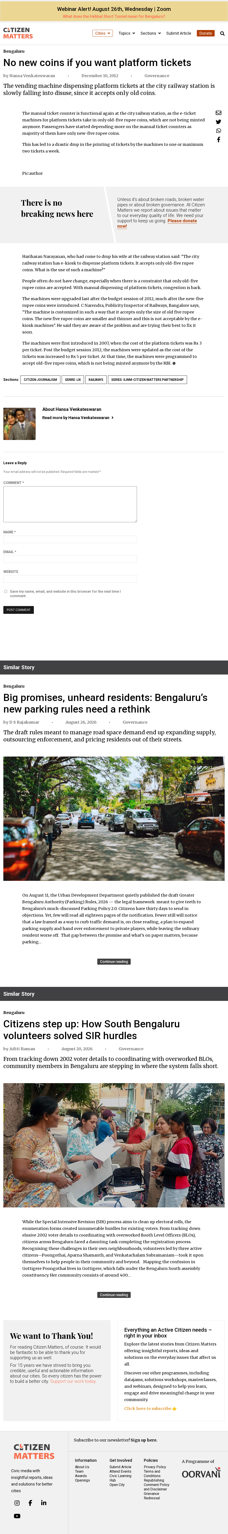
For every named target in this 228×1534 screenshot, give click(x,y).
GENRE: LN (73, 379)
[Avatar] (19, 424)
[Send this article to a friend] (218, 113)
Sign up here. (144, 1440)
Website (10, 572)
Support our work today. (73, 1381)
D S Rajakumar (24, 722)
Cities (100, 33)
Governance (157, 75)
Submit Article (178, 33)
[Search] (222, 33)
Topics (124, 33)
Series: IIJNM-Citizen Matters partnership (147, 379)
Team (79, 1471)
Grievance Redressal (152, 1496)
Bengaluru (13, 51)
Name (9, 532)
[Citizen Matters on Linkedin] (44, 1503)
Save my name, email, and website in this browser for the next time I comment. (65, 593)
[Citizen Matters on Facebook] (30, 1503)
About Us (82, 1467)
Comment (13, 483)
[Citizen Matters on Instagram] (17, 1503)
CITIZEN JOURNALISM (40, 379)
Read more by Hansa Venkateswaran (75, 417)
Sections (148, 33)
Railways (96, 379)
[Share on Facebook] (218, 139)
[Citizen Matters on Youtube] (17, 1516)
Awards (81, 1476)
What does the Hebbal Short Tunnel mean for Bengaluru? (114, 16)
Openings (82, 1480)
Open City (117, 1485)
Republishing (154, 1480)
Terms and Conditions (152, 1473)
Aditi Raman (22, 1048)
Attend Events (120, 1471)
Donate (206, 33)
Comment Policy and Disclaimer (156, 1487)
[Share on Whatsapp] (218, 130)
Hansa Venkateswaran (32, 75)
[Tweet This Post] (218, 121)
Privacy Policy (155, 1467)
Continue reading (114, 962)
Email (9, 552)
